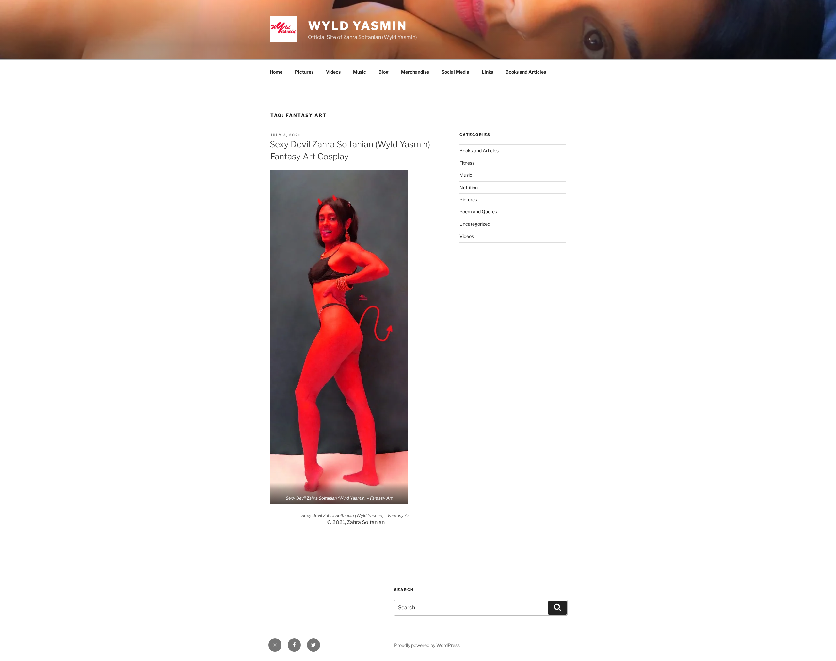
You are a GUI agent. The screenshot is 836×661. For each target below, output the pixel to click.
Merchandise (415, 71)
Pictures (304, 71)
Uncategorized (474, 224)
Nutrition (468, 187)
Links (487, 71)
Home (276, 71)
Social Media (455, 71)
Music (359, 71)
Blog (383, 71)
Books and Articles (526, 71)
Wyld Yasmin (357, 26)
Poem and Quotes (478, 211)
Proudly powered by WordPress (427, 645)
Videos (333, 71)
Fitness (466, 163)
